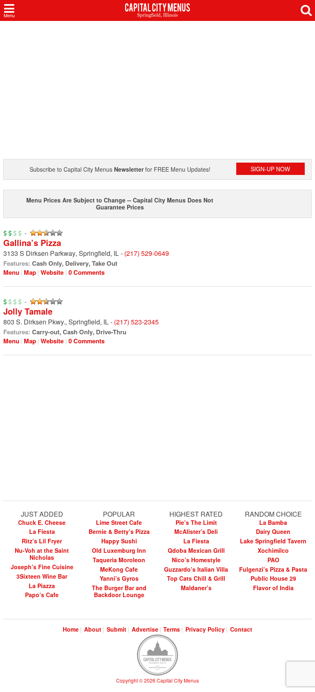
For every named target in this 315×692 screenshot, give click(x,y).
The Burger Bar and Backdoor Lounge (119, 591)
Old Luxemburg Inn (119, 550)
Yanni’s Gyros (119, 578)
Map (30, 272)
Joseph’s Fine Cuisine (42, 567)
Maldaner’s (196, 588)
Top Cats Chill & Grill (196, 578)
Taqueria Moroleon (119, 560)
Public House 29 (273, 578)
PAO (273, 560)
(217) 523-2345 (136, 321)
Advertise (145, 629)
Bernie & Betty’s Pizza (119, 531)
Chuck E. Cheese (42, 522)
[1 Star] (33, 233)
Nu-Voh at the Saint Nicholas (42, 553)
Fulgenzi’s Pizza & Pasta (273, 569)
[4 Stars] (53, 233)
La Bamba (273, 522)
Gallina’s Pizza (32, 242)
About (92, 629)
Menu (11, 272)
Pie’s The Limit (196, 522)
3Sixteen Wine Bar (41, 576)
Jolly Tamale (27, 311)
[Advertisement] (157, 91)
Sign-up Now (270, 169)
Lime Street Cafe (119, 522)
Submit (116, 629)
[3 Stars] (46, 233)
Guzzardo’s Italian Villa (196, 569)
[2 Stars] (40, 233)
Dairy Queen (273, 531)
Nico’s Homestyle (196, 560)
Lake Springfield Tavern (273, 541)
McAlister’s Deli (196, 531)
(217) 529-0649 (146, 253)
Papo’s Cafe (42, 595)
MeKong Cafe (119, 569)
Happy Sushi (119, 541)
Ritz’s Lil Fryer (42, 541)
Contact (241, 629)
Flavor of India (273, 588)
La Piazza (42, 586)
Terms (171, 629)
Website (52, 272)
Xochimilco (273, 550)
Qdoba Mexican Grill (196, 550)
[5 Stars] (59, 233)
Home (71, 629)
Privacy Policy (205, 629)
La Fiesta (42, 531)
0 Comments (86, 272)
